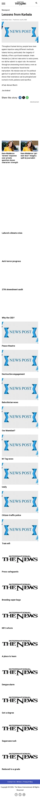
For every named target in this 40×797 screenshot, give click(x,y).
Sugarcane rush (9, 741)
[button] (20, 97)
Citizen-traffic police (11, 515)
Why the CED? (8, 318)
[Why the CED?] (20, 304)
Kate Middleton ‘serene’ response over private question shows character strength (10, 158)
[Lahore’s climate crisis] (20, 220)
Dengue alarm (8, 684)
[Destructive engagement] (20, 361)
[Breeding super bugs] (20, 586)
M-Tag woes (7, 459)
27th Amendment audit (12, 289)
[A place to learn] (20, 643)
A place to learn (9, 656)
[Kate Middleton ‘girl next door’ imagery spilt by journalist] (29, 146)
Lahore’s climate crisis (12, 233)
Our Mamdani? (8, 430)
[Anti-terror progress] (20, 248)
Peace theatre (8, 346)
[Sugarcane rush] (20, 728)
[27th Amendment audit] (20, 276)
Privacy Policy (28, 782)
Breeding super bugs (11, 600)
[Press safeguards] (20, 558)
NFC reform (7, 628)
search (37, 3)
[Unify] (20, 474)
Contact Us (11, 782)
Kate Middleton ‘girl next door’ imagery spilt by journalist (29, 155)
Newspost (6, 10)
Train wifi (6, 543)
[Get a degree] (20, 699)
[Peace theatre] (20, 333)
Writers (19, 782)
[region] (20, 120)
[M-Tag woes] (20, 446)
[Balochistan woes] (20, 389)
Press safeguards (10, 571)
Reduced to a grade (11, 769)
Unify (4, 487)
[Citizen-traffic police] (20, 502)
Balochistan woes (10, 402)
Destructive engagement (13, 374)
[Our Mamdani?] (20, 417)
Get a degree (8, 713)
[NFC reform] (20, 615)
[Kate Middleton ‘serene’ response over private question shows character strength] (10, 146)
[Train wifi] (20, 530)
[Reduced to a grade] (20, 756)
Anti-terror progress (11, 261)
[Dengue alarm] (20, 671)
